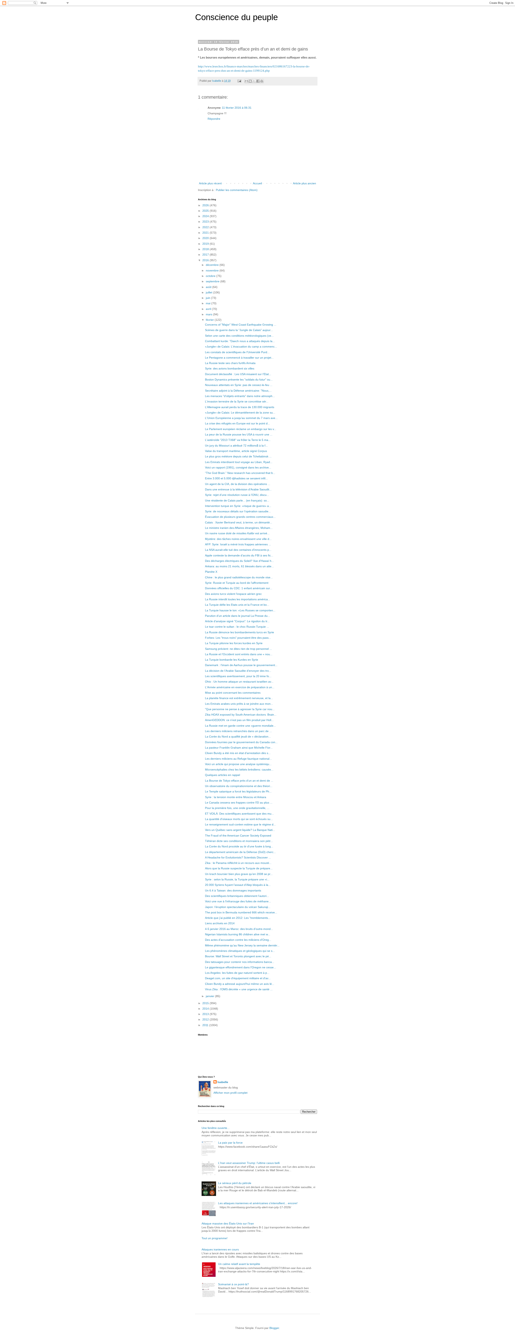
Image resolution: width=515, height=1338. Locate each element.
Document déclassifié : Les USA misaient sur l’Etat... (238, 374)
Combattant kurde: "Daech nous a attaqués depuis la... (240, 341)
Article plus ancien (304, 183)
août (209, 287)
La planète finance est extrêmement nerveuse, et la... (239, 698)
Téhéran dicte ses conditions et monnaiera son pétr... (239, 841)
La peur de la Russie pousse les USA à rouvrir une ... (238, 434)
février (210, 319)
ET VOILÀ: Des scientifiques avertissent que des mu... (239, 813)
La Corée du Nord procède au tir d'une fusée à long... (239, 846)
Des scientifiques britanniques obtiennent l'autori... (237, 896)
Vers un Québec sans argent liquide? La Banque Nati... (240, 829)
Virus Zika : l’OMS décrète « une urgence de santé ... (239, 989)
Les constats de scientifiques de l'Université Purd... (237, 352)
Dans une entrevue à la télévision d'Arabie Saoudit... (238, 489)
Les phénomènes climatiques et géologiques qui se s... (240, 950)
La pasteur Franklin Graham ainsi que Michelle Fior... (239, 747)
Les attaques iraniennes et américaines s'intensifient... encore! (258, 1203)
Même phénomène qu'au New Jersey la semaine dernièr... (242, 945)
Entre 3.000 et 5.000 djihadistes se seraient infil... (236, 478)
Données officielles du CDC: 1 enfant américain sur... (238, 588)
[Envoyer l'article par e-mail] (239, 80)
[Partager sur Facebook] (258, 81)
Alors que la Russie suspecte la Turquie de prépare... (239, 868)
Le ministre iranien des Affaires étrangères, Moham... (239, 527)
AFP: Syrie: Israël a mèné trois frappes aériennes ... (238, 544)
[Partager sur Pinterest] (262, 81)
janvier (210, 996)
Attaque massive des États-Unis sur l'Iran (228, 1223)
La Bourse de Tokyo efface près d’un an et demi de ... (239, 780)
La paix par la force (230, 1142)
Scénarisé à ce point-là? (233, 1284)
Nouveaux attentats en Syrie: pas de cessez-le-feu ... (238, 385)
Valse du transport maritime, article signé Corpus (236, 451)
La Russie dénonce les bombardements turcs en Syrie (239, 632)
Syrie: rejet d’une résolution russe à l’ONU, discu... (237, 494)
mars (209, 314)
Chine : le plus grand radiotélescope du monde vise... (239, 577)
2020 (206, 238)
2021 (206, 232)
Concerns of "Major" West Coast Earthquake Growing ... (240, 324)
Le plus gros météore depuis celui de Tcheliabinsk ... (238, 456)
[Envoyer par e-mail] (246, 81)
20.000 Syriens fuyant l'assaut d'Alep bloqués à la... (238, 884)
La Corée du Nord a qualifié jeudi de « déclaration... (238, 736)
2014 (206, 1008)
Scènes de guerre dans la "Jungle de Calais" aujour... (239, 330)
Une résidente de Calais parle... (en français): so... (237, 500)
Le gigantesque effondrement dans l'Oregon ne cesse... (240, 967)
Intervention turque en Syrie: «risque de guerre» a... (238, 506)
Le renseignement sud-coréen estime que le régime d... (240, 824)
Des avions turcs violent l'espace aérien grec (233, 593)
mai (208, 303)
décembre (212, 264)
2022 (206, 227)
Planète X (211, 571)
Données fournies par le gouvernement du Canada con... (241, 742)
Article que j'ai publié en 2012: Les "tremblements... (237, 917)
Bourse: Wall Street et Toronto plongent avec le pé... (238, 956)
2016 (206, 260)
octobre (211, 276)
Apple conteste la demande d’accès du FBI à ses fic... (239, 555)
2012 (206, 1019)
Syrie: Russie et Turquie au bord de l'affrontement (236, 582)
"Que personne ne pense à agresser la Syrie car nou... (240, 709)
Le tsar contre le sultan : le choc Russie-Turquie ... (237, 626)
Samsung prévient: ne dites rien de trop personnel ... (238, 648)
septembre (213, 281)
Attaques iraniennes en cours (220, 1249)
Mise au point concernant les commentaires (233, 692)
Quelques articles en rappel (222, 775)
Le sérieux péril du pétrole (234, 1183)
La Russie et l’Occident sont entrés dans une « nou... (238, 654)
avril (209, 309)
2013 (206, 1014)
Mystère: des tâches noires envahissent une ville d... (238, 539)
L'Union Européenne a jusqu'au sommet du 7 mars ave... (241, 418)
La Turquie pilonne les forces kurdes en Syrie (234, 643)
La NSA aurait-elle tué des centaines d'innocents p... (238, 549)
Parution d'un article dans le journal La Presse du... (237, 615)
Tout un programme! (215, 1238)
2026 (206, 205)
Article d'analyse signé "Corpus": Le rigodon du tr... (237, 621)
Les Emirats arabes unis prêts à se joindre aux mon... (239, 703)
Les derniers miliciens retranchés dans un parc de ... (238, 731)
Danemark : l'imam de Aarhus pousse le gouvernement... (241, 665)
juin (208, 297)
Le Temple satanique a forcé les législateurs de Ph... (238, 791)
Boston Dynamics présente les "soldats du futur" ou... (239, 379)
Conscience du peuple (236, 17)
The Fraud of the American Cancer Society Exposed (238, 835)
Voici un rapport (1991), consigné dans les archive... (238, 467)
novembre (212, 270)
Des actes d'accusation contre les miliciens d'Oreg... (238, 939)
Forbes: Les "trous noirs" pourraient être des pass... (238, 637)
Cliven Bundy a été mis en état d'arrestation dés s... (238, 753)
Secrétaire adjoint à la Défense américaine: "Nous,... (238, 390)
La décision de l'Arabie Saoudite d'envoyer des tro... (238, 670)
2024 (206, 216)
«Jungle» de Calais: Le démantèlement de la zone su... (240, 412)
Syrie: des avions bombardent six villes (229, 368)
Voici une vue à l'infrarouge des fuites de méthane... (238, 901)
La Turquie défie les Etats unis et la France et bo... (237, 604)
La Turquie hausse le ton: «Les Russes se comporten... (240, 610)
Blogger (274, 1328)
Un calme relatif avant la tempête (239, 1264)
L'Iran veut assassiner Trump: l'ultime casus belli (249, 1163)
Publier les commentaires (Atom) (237, 190)
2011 (205, 1025)
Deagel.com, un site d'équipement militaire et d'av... (238, 978)
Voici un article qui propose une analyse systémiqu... (238, 764)
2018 (206, 249)
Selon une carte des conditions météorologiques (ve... (239, 335)
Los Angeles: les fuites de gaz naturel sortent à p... (237, 972)
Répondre (214, 118)
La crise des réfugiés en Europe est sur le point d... (237, 423)
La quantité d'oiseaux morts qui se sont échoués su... (239, 819)
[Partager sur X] (254, 81)
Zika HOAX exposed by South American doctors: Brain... (240, 714)
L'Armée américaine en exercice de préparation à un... (239, 687)
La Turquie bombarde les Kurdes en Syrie (231, 659)
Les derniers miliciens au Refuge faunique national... (238, 758)
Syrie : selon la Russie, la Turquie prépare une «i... (237, 879)
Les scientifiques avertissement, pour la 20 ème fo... (238, 676)
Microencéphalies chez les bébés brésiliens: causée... (239, 769)
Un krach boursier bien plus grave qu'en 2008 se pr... (239, 874)
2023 (206, 221)
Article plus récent (210, 183)
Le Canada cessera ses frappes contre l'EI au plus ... (238, 802)
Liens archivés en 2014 (220, 923)
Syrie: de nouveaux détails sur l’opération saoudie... (238, 511)
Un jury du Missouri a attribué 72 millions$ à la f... (236, 445)
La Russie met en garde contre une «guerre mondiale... (240, 725)
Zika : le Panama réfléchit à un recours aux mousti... (238, 862)
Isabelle (222, 1082)
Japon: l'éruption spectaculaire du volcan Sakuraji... (237, 907)
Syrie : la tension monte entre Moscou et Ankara (235, 797)
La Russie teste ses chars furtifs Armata (230, 363)
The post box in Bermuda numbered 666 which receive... (241, 912)
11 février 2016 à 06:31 (236, 107)
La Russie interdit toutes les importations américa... (237, 599)
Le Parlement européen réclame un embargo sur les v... (240, 429)
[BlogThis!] (250, 81)
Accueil (257, 183)
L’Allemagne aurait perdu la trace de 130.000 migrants (239, 407)
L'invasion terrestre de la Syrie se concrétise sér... (236, 401)
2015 (206, 1003)
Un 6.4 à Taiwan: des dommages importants (233, 890)
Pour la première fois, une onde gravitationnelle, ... (237, 808)
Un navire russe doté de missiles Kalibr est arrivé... (237, 533)
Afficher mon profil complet (230, 1092)
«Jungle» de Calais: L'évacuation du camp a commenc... (241, 346)
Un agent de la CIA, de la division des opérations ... (237, 484)
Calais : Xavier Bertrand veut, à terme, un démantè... (238, 522)
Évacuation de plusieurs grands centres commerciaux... (240, 516)
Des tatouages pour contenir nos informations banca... (239, 962)
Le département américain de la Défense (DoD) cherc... (240, 852)
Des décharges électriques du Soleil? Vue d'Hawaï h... (239, 560)
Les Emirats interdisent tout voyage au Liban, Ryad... (238, 462)
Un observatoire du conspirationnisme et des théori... (238, 786)
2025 (206, 210)
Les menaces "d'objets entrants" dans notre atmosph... (240, 396)
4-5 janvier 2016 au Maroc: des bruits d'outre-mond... (239, 929)
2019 (206, 243)
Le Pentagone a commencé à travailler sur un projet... (239, 357)
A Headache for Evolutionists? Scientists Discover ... (238, 857)
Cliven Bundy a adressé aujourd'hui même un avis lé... (239, 983)
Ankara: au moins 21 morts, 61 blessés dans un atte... (239, 566)
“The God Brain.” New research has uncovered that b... (240, 473)
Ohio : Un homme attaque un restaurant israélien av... (239, 681)
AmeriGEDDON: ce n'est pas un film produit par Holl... (239, 720)
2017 (206, 254)
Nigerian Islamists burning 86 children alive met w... (237, 934)
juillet (209, 292)
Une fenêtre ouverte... (216, 1128)
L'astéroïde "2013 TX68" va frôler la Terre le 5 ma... (238, 440)
